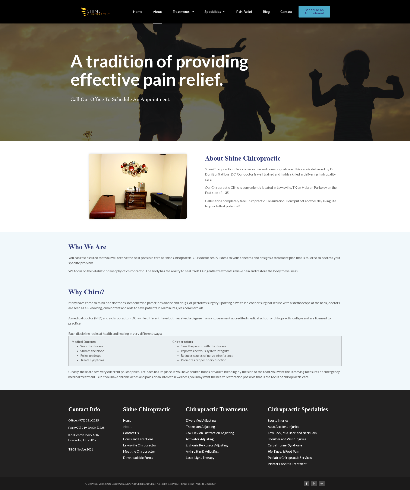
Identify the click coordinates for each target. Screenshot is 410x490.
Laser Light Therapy (200, 457)
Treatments (181, 12)
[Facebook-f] (306, 483)
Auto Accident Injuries (283, 427)
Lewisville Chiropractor (139, 445)
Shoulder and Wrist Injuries (287, 439)
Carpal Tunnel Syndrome (285, 445)
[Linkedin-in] (314, 483)
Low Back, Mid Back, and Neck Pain (292, 433)
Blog (266, 12)
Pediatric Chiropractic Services (290, 457)
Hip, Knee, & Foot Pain (283, 451)
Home (137, 12)
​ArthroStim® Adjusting (202, 451)
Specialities (213, 12)
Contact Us (131, 433)
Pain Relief (244, 12)
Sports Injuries (278, 420)
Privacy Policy (187, 483)
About (157, 12)
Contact (286, 12)
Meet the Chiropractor (139, 451)
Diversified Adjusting (201, 420)
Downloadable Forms (138, 457)
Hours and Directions (138, 439)
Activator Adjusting (200, 439)
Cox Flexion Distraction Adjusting (210, 433)
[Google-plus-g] (322, 483)
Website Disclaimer (205, 483)
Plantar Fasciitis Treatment (287, 464)
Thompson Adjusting (200, 427)
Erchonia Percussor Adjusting (207, 445)
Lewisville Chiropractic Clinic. (140, 483)
